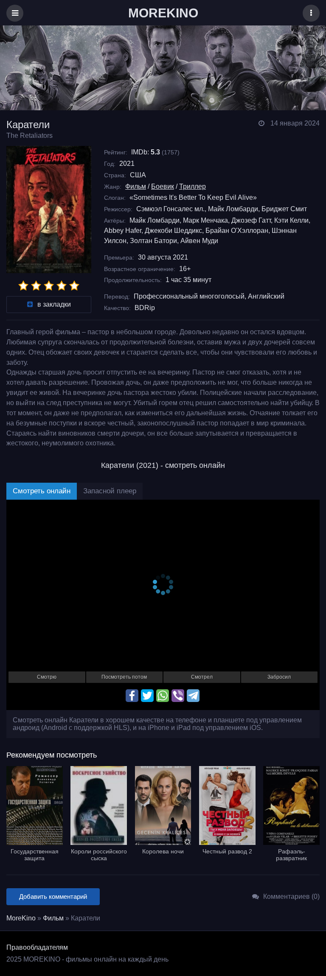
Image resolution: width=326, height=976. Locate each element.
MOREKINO (163, 13)
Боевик (162, 186)
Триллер (192, 186)
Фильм (135, 186)
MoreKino (21, 918)
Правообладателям (37, 947)
